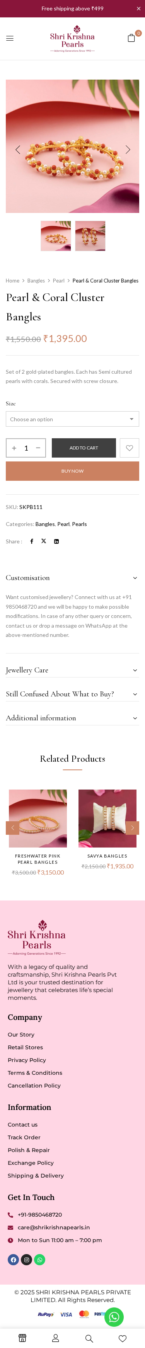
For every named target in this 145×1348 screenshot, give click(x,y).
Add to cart (84, 448)
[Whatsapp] (39, 1259)
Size (11, 403)
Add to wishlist (129, 448)
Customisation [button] (28, 577)
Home (12, 280)
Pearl (59, 280)
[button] (131, 37)
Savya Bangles (107, 855)
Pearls (79, 524)
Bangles (36, 280)
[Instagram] (26, 1259)
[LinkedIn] (56, 541)
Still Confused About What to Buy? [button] (60, 694)
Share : (14, 541)
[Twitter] (43, 541)
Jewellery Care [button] (27, 670)
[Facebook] (31, 541)
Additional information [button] (41, 718)
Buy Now (72, 471)
